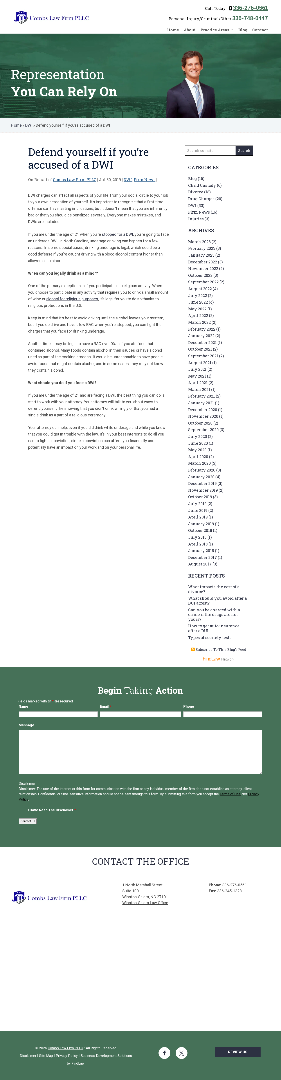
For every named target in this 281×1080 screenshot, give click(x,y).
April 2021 (198, 382)
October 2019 (200, 496)
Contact (260, 30)
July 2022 (197, 295)
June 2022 (198, 302)
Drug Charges (201, 198)
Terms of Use (230, 794)
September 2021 (203, 355)
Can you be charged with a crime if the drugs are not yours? (214, 614)
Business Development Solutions (106, 1056)
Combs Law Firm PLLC (74, 179)
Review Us (237, 1052)
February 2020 (201, 470)
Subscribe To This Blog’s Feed (221, 649)
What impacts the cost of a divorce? (214, 589)
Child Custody (202, 185)
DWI (128, 179)
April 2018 (198, 544)
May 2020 (197, 449)
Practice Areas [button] (214, 30)
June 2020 (198, 443)
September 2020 (203, 429)
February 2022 (201, 329)
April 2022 (198, 315)
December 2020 (202, 409)
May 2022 (197, 308)
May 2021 (197, 376)
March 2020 (199, 463)
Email (105, 706)
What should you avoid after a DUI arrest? (217, 601)
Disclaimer (27, 783)
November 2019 (203, 490)
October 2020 (200, 423)
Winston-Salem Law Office (145, 902)
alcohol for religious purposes (72, 299)
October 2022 (200, 275)
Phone (188, 706)
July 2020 (197, 436)
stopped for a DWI (117, 234)
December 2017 (202, 557)
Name (23, 706)
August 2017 (200, 564)
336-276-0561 (250, 7)
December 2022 (202, 262)
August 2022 (200, 288)
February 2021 (201, 396)
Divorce (195, 191)
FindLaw (78, 1063)
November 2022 (203, 268)
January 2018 (201, 550)
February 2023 (201, 248)
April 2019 (198, 517)
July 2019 (197, 503)
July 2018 (197, 537)
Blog (242, 30)
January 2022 (201, 335)
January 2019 (201, 523)
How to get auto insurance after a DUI (214, 628)
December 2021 (202, 342)
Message (26, 725)
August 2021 (199, 362)
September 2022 (203, 281)
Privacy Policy (67, 1056)
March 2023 (199, 241)
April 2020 (198, 456)
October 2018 (200, 530)
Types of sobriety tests (209, 637)
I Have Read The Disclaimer (52, 810)
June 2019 (197, 510)
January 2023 (201, 255)
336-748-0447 (250, 18)
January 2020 (201, 476)
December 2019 (202, 483)
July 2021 (197, 369)
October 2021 (200, 349)
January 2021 (201, 402)
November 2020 (203, 416)
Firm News (144, 179)
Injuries (196, 218)
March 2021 (199, 389)
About (190, 30)
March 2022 (199, 322)
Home (173, 30)
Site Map (46, 1056)
